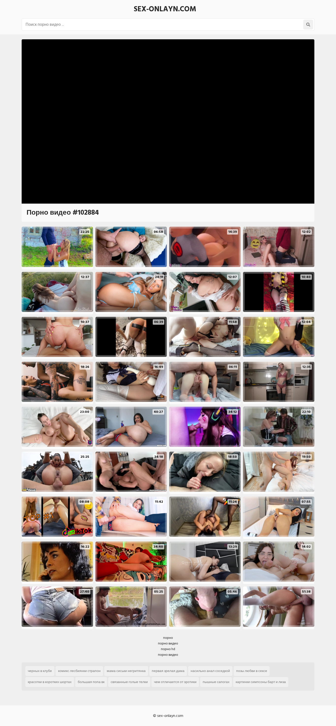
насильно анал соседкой (210, 671)
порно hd (168, 649)
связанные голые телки (129, 682)
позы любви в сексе (251, 671)
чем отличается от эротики (175, 682)
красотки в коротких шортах (50, 682)
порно (168, 638)
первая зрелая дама (168, 671)
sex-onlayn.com (165, 9)
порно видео (168, 643)
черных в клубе (40, 671)
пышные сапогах (216, 682)
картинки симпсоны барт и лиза (261, 682)
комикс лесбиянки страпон (79, 671)
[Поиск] (308, 24)
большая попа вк (91, 682)
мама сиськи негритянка (126, 671)
